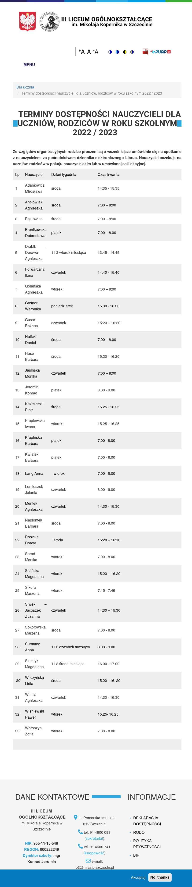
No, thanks (160, 877)
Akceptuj (138, 877)
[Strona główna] (86, 21)
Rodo (138, 832)
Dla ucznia (25, 87)
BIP (136, 855)
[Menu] (17, 65)
